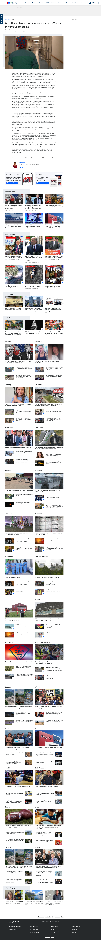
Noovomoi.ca (75, 931)
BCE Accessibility (13, 929)
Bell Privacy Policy (34, 929)
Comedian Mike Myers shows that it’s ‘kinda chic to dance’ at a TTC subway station (24, 376)
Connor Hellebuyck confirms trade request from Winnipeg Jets (54, 496)
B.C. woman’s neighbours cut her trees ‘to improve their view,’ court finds (34, 903)
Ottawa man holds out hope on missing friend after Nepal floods (53, 411)
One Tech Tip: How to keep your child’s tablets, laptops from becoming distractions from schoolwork (49, 827)
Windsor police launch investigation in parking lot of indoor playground (24, 675)
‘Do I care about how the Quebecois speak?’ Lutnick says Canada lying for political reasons (34, 258)
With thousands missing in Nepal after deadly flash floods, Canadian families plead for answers (19, 707)
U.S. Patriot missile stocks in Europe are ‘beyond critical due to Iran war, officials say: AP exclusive (54, 721)
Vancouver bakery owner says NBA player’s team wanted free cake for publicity (54, 368)
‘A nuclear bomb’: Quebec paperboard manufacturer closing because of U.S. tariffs (47, 576)
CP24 (52, 929)
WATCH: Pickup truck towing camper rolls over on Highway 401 (24, 625)
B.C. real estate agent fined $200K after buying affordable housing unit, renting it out (33, 310)
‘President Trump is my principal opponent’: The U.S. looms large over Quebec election (18, 748)
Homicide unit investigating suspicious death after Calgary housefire (23, 419)
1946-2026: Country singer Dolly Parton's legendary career (33, 332)
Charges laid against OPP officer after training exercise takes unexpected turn (53, 626)
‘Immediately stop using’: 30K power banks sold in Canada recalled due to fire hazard (53, 226)
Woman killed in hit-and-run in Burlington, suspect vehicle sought (24, 368)
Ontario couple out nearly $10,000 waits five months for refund (14, 902)
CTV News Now (73, 2)
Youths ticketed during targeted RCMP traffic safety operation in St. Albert (54, 462)
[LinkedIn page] (18, 922)
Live (81, 2)
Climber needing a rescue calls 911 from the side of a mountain (33, 285)
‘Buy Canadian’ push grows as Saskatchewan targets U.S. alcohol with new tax (53, 286)
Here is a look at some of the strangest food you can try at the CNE (54, 333)
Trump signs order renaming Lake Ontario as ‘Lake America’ (13, 257)
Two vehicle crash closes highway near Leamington (19, 662)
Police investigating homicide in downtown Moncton (19, 490)
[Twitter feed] (10, 922)
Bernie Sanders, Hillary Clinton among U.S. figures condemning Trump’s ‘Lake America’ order (33, 207)
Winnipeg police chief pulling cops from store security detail (47, 491)
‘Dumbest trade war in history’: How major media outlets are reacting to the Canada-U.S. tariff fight (54, 310)
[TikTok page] (13, 922)
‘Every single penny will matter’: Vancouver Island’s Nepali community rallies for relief (49, 662)
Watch (33, 2)
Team (62, 916)
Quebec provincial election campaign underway (18, 447)
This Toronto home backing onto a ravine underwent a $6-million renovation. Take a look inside (14, 333)
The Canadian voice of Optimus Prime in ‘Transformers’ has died (47, 787)
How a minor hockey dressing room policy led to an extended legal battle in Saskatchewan (24, 540)
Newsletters (57, 916)
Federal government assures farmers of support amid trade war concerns (18, 619)
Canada (27, 2)
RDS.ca (74, 932)
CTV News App (41, 916)
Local (21, 2)
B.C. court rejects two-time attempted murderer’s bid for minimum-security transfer (23, 713)
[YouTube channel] (15, 922)
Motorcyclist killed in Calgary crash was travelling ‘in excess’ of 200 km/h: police (24, 721)
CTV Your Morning (51, 2)
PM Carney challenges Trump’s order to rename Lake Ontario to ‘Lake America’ (14, 207)
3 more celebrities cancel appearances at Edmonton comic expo (32, 226)
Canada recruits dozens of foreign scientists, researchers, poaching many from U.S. (48, 867)
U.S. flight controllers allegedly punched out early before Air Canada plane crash (13, 226)
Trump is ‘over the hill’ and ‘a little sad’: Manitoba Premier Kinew (54, 257)
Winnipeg (7, 19)
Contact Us (47, 916)
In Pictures (40, 2)
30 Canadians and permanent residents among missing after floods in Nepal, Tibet (19, 867)
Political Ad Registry (34, 932)
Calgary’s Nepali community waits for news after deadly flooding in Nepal (24, 411)
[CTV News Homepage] (12, 3)
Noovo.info (74, 929)
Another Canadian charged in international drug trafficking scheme (48, 533)
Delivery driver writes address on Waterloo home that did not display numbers (54, 903)
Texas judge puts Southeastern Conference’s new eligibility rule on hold (18, 826)
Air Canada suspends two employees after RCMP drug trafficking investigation (22, 461)
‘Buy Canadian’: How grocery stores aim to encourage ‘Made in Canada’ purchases (14, 310)
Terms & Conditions (34, 931)
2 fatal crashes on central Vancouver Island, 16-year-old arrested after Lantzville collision (54, 669)
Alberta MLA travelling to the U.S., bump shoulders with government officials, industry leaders (54, 454)
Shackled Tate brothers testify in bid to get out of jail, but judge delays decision (48, 707)
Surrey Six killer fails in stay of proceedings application (47, 362)
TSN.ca (53, 932)
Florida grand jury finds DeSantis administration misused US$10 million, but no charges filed (54, 713)
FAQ (52, 916)
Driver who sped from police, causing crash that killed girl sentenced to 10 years (18, 405)
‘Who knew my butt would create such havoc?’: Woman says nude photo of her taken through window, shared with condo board (54, 505)
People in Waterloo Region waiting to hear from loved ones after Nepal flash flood (54, 548)
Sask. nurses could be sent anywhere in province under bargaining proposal (18, 576)
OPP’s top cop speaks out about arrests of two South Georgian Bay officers (48, 619)
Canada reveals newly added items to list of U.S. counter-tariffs (54, 206)
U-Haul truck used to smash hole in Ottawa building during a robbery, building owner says (49, 405)
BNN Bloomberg (55, 931)
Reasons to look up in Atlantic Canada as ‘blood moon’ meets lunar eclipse (24, 504)
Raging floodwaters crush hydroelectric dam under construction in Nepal (12, 286)
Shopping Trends (62, 2)
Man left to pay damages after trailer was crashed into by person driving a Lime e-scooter (49, 448)
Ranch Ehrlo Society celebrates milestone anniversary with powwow (16, 533)
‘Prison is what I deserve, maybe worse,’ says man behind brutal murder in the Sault (53, 583)
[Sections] (3, 2)
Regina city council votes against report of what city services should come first (24, 548)
